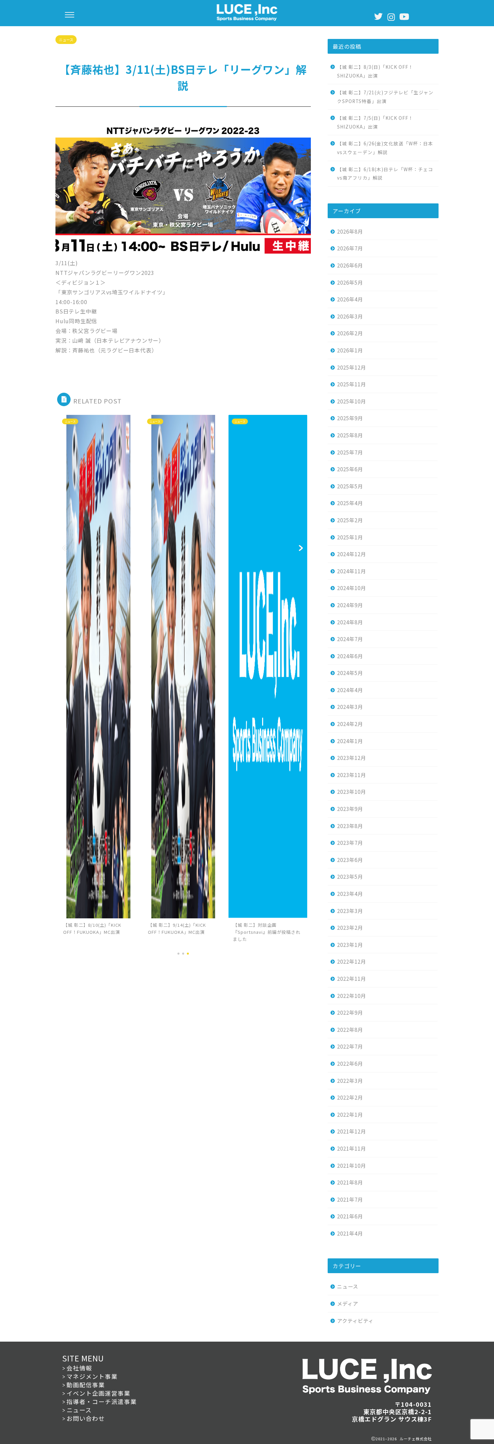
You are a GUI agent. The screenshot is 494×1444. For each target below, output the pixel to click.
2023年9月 (350, 808)
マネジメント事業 (92, 1376)
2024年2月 (350, 723)
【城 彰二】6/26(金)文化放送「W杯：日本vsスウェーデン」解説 (385, 147)
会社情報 (79, 1368)
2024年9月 (350, 605)
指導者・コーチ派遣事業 (102, 1401)
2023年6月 (350, 859)
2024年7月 (350, 638)
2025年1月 (350, 537)
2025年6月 (350, 469)
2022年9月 (350, 1012)
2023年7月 (350, 842)
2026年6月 (350, 265)
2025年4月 (350, 503)
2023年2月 (350, 927)
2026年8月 (350, 231)
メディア (347, 1303)
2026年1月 (350, 350)
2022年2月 (350, 1097)
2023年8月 (350, 825)
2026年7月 (350, 248)
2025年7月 (350, 452)
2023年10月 (351, 791)
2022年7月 (350, 1046)
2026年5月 (350, 282)
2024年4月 (350, 689)
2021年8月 (350, 1182)
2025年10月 (351, 401)
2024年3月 (350, 706)
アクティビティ (355, 1320)
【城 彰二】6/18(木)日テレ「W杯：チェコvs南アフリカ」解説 (385, 173)
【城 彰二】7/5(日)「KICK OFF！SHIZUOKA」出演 (375, 122)
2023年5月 (350, 876)
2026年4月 (350, 299)
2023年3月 (350, 910)
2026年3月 (350, 316)
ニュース (66, 39)
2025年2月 (350, 520)
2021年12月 (351, 1131)
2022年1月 (350, 1114)
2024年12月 (351, 554)
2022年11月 (351, 978)
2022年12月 (351, 961)
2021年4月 (350, 1233)
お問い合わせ (86, 1418)
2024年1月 (350, 740)
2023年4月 (350, 893)
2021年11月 (351, 1148)
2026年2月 (350, 333)
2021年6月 (350, 1216)
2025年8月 (350, 435)
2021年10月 (351, 1165)
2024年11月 (351, 571)
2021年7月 (350, 1199)
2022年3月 (350, 1080)
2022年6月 (350, 1063)
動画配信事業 (86, 1385)
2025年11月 (351, 384)
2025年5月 (350, 486)
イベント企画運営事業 (98, 1393)
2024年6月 (350, 656)
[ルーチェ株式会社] (247, 18)
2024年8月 (350, 622)
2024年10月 (351, 587)
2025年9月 (350, 418)
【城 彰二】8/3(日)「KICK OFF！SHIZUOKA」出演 (375, 71)
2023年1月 (350, 944)
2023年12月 (351, 757)
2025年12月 (351, 367)
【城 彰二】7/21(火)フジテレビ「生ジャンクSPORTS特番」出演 (385, 96)
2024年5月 (350, 672)
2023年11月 (351, 774)
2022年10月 (351, 995)
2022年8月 (350, 1029)
